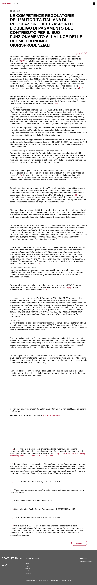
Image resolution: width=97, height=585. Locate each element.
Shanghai (28, 573)
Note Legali (42, 580)
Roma (27, 566)
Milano (27, 564)
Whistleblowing (66, 580)
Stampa (79, 543)
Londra (27, 571)
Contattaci (83, 558)
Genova (27, 568)
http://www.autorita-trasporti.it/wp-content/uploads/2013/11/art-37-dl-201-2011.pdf (48, 454)
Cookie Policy (54, 580)
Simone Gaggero (52, 415)
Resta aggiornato (86, 561)
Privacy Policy (30, 580)
